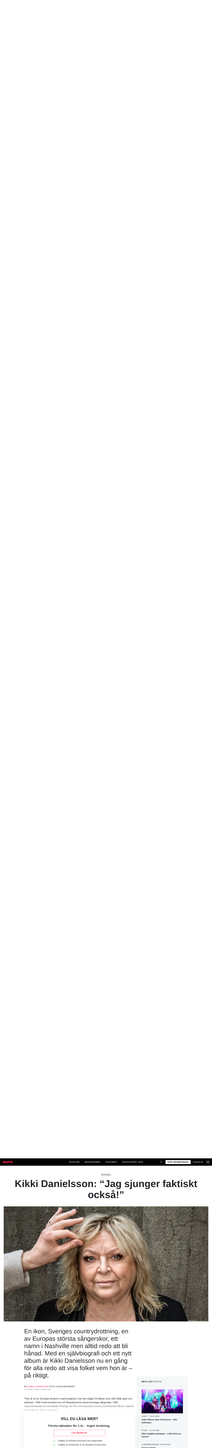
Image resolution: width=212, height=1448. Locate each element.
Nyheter (74, 1162)
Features (111, 1162)
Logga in (198, 1162)
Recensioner (92, 1162)
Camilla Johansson (37, 1387)
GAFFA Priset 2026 (132, 1162)
